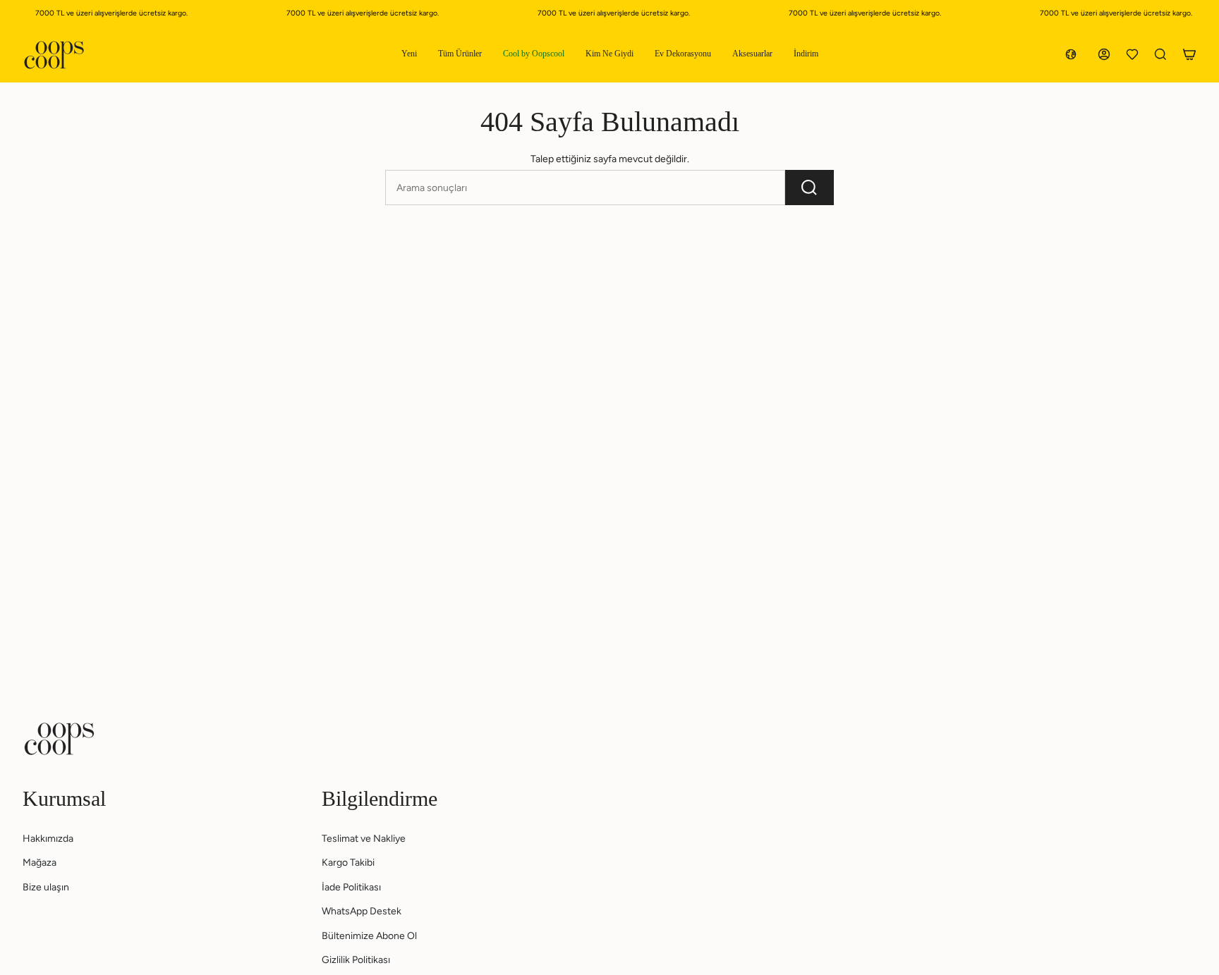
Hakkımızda (48, 839)
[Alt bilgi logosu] (60, 738)
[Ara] (809, 187)
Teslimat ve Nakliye (364, 839)
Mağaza (39, 863)
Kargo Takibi (348, 863)
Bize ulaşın (46, 887)
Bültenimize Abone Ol (369, 936)
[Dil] (1073, 54)
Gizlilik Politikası (356, 960)
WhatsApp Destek (361, 911)
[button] (409, 54)
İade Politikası (351, 887)
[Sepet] (1189, 54)
